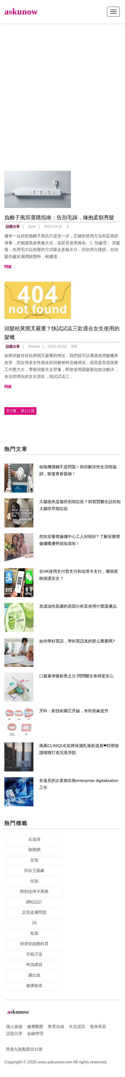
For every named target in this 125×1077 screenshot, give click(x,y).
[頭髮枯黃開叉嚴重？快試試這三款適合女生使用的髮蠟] (62, 300)
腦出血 (34, 975)
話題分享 (13, 227)
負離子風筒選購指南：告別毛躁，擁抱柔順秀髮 (59, 217)
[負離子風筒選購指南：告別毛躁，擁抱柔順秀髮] (62, 189)
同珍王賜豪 (34, 870)
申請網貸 (34, 964)
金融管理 (35, 1033)
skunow (21, 11)
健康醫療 (35, 1026)
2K (34, 922)
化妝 (34, 881)
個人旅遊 (14, 1026)
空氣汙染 (34, 954)
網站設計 (34, 902)
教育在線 (56, 1026)
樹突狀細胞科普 (34, 943)
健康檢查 (34, 985)
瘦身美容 (98, 1026)
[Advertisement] (62, 91)
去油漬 (34, 839)
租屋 (34, 933)
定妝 (34, 860)
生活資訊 (77, 1026)
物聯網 (34, 849)
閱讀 (7, 267)
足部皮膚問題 (34, 912)
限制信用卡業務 (34, 891)
